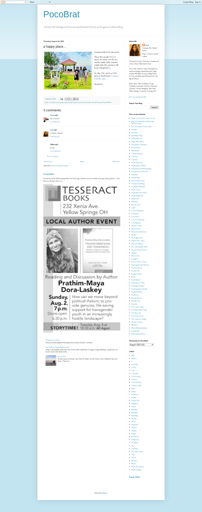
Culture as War (136, 385)
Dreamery (134, 394)
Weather (134, 461)
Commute (134, 373)
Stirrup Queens (136, 298)
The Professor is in (137, 316)
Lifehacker (135, 213)
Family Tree (76, 102)
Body (133, 355)
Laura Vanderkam (137, 210)
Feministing (135, 177)
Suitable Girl (135, 301)
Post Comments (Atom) (60, 165)
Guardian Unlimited (138, 186)
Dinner (133, 391)
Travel (105, 102)
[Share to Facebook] (74, 98)
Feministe (134, 174)
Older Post (115, 161)
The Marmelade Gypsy (139, 310)
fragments (134, 403)
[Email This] (66, 98)
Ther (133, 454)
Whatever (134, 325)
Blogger (104, 493)
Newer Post (48, 161)
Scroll (133, 277)
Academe (134, 132)
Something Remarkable (139, 289)
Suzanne (134, 304)
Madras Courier (136, 225)
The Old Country (97, 102)
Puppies (134, 430)
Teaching (134, 448)
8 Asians (134, 129)
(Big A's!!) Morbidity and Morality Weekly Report (142, 122)
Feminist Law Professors (139, 171)
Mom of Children (137, 244)
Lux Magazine (136, 222)
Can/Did (51, 102)
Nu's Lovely (135, 256)
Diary (66, 102)
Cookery (134, 379)
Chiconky (134, 156)
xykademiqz (135, 331)
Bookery (134, 358)
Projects (134, 427)
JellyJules (134, 201)
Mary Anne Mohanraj (138, 231)
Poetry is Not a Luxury (138, 262)
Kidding (134, 409)
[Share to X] (71, 98)
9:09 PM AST (55, 136)
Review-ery (135, 436)
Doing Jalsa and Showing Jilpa (141, 168)
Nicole (52, 115)
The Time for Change (138, 319)
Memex (133, 235)
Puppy (133, 433)
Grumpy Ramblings (138, 183)
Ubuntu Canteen (137, 322)
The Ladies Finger (137, 307)
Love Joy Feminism (137, 220)
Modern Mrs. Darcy (138, 240)
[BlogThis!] (68, 98)
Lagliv (133, 207)
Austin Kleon (135, 147)
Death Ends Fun (136, 162)
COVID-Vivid (136, 382)
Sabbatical (134, 439)
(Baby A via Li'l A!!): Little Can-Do (143, 118)
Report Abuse (134, 477)
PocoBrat (61, 14)
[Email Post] (61, 99)
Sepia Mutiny (135, 280)
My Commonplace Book (139, 247)
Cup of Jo (134, 159)
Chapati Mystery (137, 153)
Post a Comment (52, 156)
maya (52, 130)
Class (133, 370)
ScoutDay (88, 102)
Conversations (59, 102)
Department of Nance (138, 165)
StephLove (135, 295)
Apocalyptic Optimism (139, 144)
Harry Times (135, 189)
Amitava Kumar (136, 138)
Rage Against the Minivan (140, 265)
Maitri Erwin (135, 229)
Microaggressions (137, 238)
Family (70, 102)
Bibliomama (135, 150)
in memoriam (48, 174)
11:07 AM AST (55, 151)
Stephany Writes (136, 292)
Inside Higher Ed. (137, 196)
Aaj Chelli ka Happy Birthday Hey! (58, 347)
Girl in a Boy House (137, 180)
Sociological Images (137, 286)
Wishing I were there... (53, 340)
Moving (133, 418)
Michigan (134, 412)
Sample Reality (136, 274)
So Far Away (62, 356)
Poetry (133, 421)
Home (83, 102)
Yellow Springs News (138, 334)
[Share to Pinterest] (77, 98)
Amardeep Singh (137, 135)
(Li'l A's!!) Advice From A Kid (141, 126)
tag (132, 445)
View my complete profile (137, 97)
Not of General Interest (139, 250)
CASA (133, 367)
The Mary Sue (136, 313)
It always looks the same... (106, 77)
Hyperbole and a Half (138, 192)
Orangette (134, 259)
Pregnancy (134, 424)
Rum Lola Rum (136, 268)
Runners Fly (135, 271)
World (109, 102)
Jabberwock (135, 198)
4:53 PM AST (55, 122)
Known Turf (135, 205)
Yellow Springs (136, 469)
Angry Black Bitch (137, 141)
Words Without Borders (139, 328)
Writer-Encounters (137, 466)
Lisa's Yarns (135, 216)
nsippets (134, 253)
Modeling (134, 415)
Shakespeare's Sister (138, 283)
